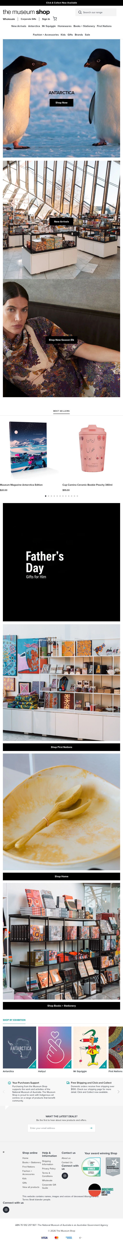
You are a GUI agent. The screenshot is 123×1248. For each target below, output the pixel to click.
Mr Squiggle (80, 1071)
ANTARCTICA (61, 92)
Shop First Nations (61, 747)
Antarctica (8, 1071)
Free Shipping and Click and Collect (91, 1083)
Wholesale (9, 19)
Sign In (46, 19)
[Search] (80, 12)
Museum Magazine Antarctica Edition (21, 485)
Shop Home (61, 876)
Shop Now (61, 102)
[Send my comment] (91, 1128)
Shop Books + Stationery (61, 1006)
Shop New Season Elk (61, 340)
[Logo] (26, 12)
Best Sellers (61, 411)
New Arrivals (61, 221)
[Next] (118, 1091)
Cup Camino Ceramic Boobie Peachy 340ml (87, 485)
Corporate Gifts (28, 19)
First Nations (115, 1071)
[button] (55, 19)
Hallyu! (42, 1071)
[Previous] (3, 1091)
